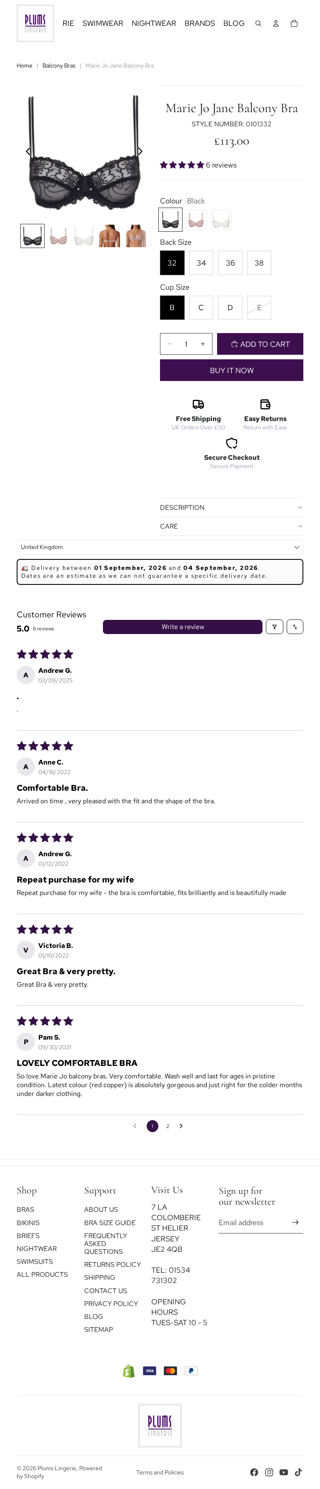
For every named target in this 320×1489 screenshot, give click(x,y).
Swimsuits (35, 1261)
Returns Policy (112, 1264)
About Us (101, 1209)
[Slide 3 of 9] (84, 236)
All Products (42, 1274)
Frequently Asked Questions (105, 1243)
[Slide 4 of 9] (109, 236)
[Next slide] (142, 152)
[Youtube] (284, 1472)
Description (182, 507)
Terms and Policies (160, 1472)
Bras (25, 1209)
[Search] (258, 23)
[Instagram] (269, 1472)
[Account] (276, 23)
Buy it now (232, 370)
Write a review (183, 626)
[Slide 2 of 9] (58, 236)
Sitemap (98, 1329)
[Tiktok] (298, 1472)
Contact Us (105, 1290)
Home (24, 65)
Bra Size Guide (110, 1222)
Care (169, 526)
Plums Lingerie (57, 1468)
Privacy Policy (111, 1303)
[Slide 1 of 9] (32, 236)
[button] (183, 165)
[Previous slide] (26, 152)
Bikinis (28, 1222)
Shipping (99, 1277)
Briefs (28, 1235)
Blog (93, 1316)
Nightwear (37, 1248)
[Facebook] (254, 1472)
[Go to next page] (183, 1126)
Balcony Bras (58, 65)
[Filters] (274, 626)
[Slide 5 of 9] (135, 236)
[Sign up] (295, 1222)
